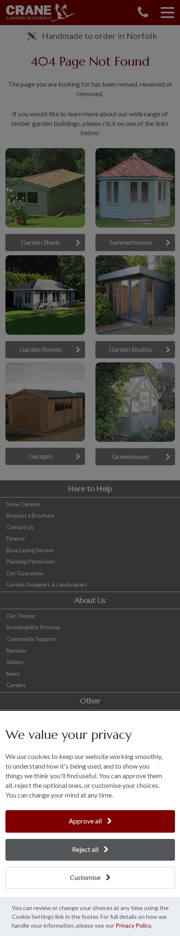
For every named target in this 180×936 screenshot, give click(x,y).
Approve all (86, 821)
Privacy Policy (133, 925)
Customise (86, 877)
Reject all (86, 849)
